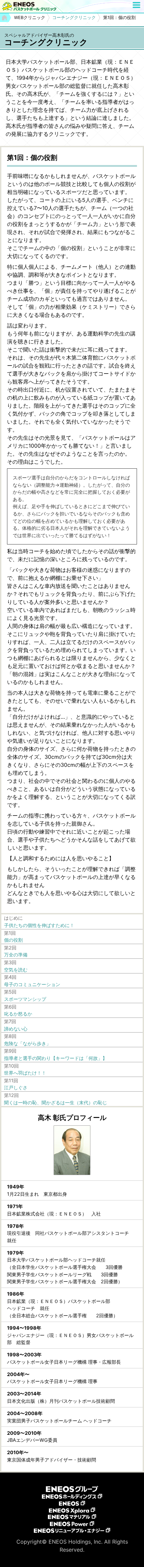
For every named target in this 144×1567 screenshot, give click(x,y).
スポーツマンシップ (25, 999)
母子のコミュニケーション (32, 984)
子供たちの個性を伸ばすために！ (39, 925)
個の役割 (13, 940)
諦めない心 (15, 1029)
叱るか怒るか (18, 1014)
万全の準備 (15, 954)
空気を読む (15, 969)
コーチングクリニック (74, 17)
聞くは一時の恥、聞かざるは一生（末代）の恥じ (55, 1102)
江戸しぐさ (15, 1087)
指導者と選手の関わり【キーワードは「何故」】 (55, 1058)
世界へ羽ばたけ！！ (25, 1073)
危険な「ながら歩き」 (27, 1043)
